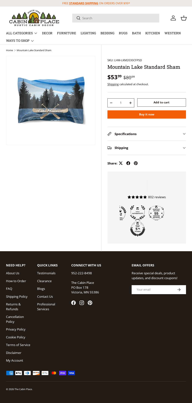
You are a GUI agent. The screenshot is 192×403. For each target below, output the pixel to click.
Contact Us (45, 296)
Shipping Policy (17, 296)
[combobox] (115, 18)
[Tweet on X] (120, 163)
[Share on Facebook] (128, 163)
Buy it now (146, 114)
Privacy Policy (16, 329)
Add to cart (162, 102)
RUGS (123, 33)
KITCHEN (152, 33)
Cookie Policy (15, 337)
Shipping (113, 84)
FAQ (9, 288)
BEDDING (107, 33)
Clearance (44, 281)
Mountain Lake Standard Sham (34, 50)
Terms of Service (18, 345)
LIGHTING (88, 33)
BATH (136, 33)
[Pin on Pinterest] (136, 163)
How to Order (16, 281)
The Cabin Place (23, 389)
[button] (184, 18)
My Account (14, 360)
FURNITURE (66, 33)
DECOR (47, 33)
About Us (12, 273)
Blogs (41, 288)
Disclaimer (13, 353)
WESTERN (172, 33)
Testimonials (46, 273)
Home (9, 50)
